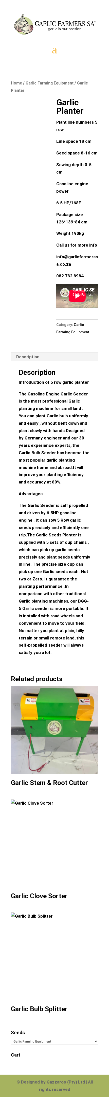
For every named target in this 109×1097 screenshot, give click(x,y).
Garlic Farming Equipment (50, 83)
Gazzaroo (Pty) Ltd (66, 1082)
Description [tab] (28, 356)
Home (16, 83)
